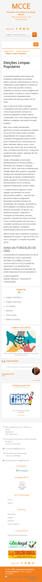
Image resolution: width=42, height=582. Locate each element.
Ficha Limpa (11, 315)
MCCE (21, 6)
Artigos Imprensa (22, 51)
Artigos (10, 517)
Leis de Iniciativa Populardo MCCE (21, 411)
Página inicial (8, 51)
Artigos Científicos (14, 297)
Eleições (9, 310)
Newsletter (12, 514)
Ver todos (36, 380)
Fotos (10, 500)
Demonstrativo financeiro (17, 535)
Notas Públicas (13, 524)
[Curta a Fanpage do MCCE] (16, 28)
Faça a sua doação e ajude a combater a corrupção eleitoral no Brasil (21, 354)
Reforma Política (13, 319)
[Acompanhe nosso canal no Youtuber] (24, 28)
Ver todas (21, 415)
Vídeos (10, 503)
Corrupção (10, 306)
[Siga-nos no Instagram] (27, 28)
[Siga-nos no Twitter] (20, 28)
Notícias (11, 521)
